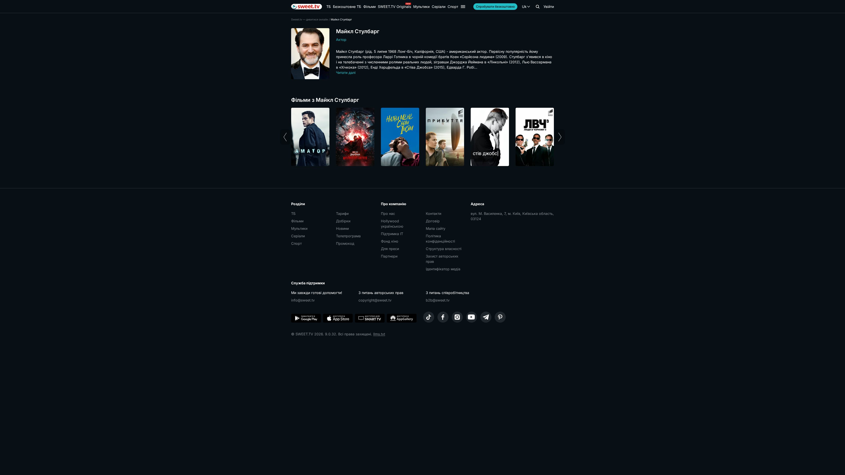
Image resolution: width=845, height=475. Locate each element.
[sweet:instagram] (457, 317)
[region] (422, 137)
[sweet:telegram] (485, 317)
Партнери (389, 256)
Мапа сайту (435, 228)
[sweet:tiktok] (428, 317)
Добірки (343, 221)
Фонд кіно (389, 241)
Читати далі (346, 72)
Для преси (390, 249)
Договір (433, 221)
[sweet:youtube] (471, 317)
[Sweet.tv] (306, 6)
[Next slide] (560, 137)
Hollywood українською (392, 223)
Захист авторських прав (442, 259)
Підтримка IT (392, 234)
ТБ (328, 6)
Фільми (369, 6)
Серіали (438, 6)
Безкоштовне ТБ (347, 6)
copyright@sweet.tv (374, 300)
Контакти (433, 213)
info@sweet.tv (303, 300)
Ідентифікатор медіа (443, 269)
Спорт (453, 6)
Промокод (345, 243)
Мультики (421, 6)
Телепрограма (348, 236)
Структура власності (443, 249)
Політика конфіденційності (440, 238)
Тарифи (342, 213)
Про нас (388, 213)
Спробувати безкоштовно (495, 6)
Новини (342, 228)
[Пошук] (537, 6)
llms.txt (379, 334)
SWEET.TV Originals (394, 6)
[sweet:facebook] (442, 317)
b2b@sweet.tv (438, 300)
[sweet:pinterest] (500, 317)
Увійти (549, 6)
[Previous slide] (285, 137)
